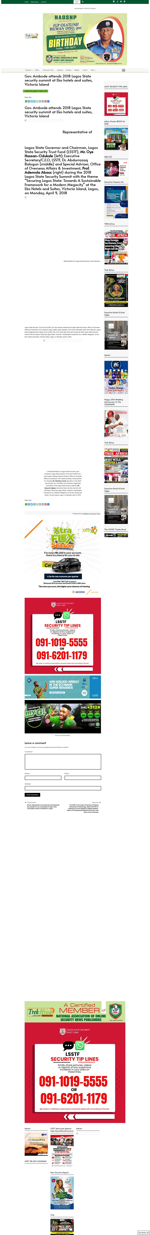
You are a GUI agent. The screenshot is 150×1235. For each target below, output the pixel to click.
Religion (76, 70)
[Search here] (82, 1)
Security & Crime (48, 70)
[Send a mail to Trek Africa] (121, 2)
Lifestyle (59, 70)
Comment (29, 752)
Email (66, 773)
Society (68, 70)
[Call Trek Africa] (117, 2)
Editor (35, 91)
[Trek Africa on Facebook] (114, 2)
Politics (37, 70)
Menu (77, 2)
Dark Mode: (142, 1233)
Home (27, 2)
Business (28, 70)
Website (28, 784)
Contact (43, 2)
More (92, 70)
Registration (35, 2)
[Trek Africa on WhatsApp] (124, 2)
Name (27, 773)
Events (85, 70)
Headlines (86, 513)
